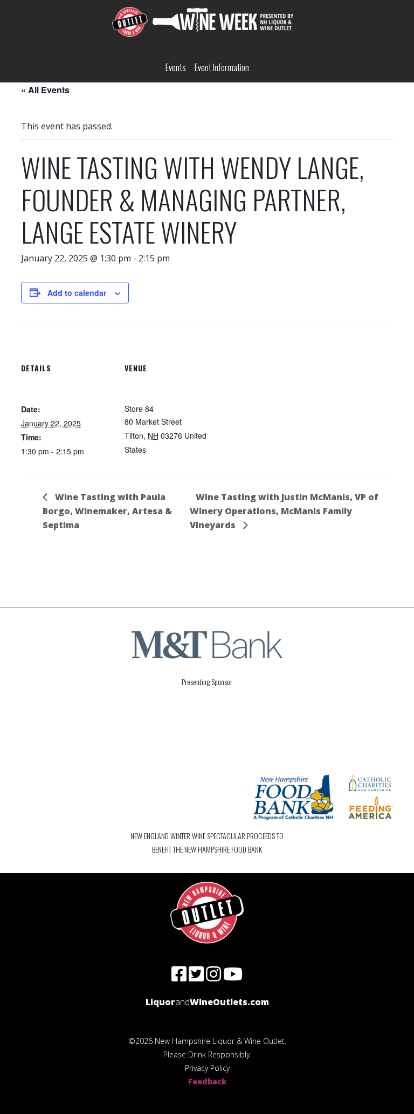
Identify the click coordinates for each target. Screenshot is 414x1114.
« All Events (45, 90)
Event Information (222, 67)
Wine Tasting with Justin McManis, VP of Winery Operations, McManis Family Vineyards (284, 511)
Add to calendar (76, 292)
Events (175, 67)
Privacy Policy (207, 1068)
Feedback (207, 1081)
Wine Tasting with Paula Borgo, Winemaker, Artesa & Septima (107, 511)
